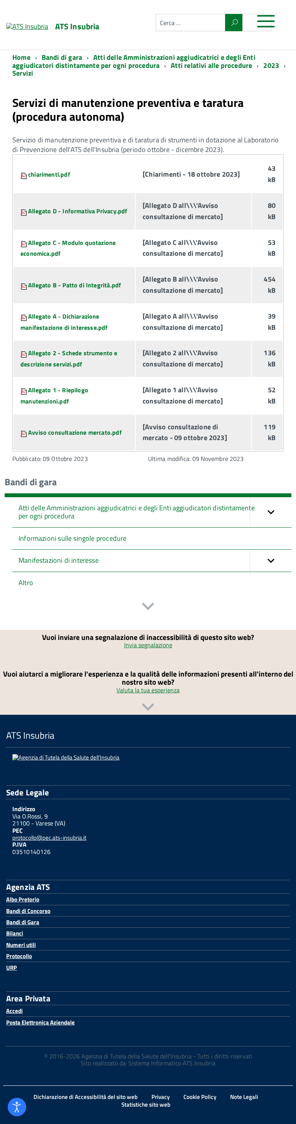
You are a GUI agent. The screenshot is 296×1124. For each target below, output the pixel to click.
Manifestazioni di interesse (58, 560)
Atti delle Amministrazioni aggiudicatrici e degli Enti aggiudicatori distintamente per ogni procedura (136, 512)
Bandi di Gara (22, 922)
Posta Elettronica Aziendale (40, 1022)
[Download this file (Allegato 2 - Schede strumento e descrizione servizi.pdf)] (24, 353)
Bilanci (14, 933)
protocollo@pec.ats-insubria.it (49, 837)
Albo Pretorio (22, 899)
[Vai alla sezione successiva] (148, 607)
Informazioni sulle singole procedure (72, 538)
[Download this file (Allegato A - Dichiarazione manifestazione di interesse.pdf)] (24, 316)
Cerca (233, 22)
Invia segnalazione (148, 645)
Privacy (160, 1096)
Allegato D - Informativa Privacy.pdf (77, 211)
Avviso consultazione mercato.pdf (75, 432)
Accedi (14, 1010)
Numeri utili (21, 944)
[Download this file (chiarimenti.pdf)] (24, 174)
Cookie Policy (199, 1096)
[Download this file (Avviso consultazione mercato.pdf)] (24, 432)
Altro (25, 582)
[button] (270, 512)
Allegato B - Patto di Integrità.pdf (74, 285)
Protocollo (19, 956)
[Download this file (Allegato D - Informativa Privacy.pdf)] (24, 211)
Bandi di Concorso (28, 910)
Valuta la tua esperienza (148, 690)
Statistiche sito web (145, 1104)
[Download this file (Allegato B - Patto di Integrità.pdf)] (24, 285)
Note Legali (244, 1096)
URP (11, 967)
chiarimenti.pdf (49, 174)
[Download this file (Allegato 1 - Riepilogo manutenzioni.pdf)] (24, 390)
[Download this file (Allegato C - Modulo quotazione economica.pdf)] (24, 242)
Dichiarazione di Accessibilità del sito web (86, 1096)
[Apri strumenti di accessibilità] (17, 1107)
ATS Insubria (77, 26)
